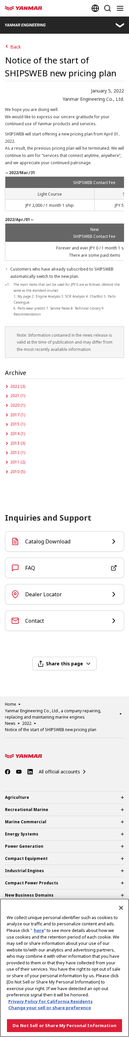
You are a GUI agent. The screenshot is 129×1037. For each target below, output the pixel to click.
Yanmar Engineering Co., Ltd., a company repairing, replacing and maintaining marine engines (53, 714)
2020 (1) (17, 405)
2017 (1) (17, 415)
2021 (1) (17, 395)
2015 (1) (17, 424)
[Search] (107, 8)
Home (10, 704)
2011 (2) (17, 462)
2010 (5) (17, 471)
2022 (26, 723)
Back (15, 47)
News (10, 723)
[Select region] (95, 8)
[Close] (121, 908)
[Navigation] (121, 8)
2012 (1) (17, 452)
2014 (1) (17, 433)
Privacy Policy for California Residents (50, 1001)
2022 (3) (17, 386)
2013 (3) (17, 443)
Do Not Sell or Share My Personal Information (64, 1025)
